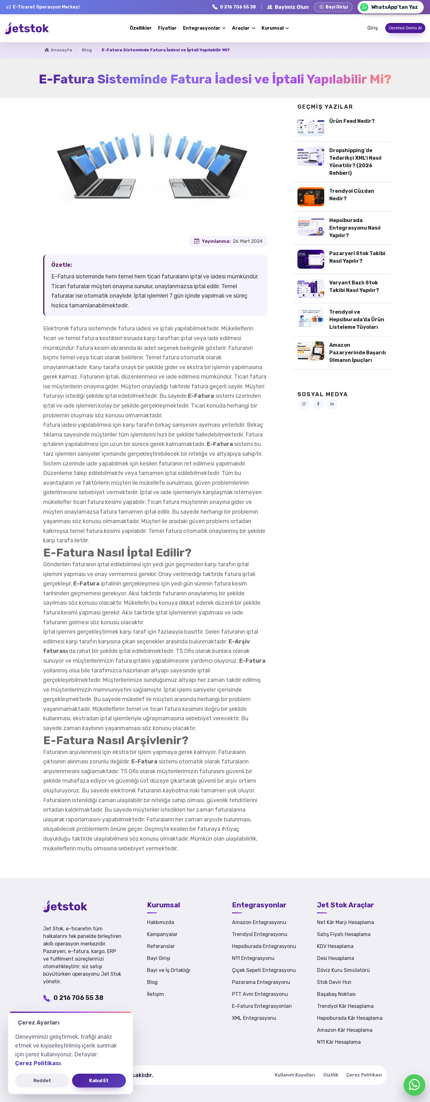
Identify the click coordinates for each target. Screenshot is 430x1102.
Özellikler (141, 28)
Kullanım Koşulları (295, 1075)
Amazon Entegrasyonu (259, 922)
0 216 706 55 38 (78, 998)
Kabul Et (99, 1080)
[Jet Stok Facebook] (318, 404)
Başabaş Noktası (336, 994)
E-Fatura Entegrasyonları (262, 1006)
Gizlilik (330, 1075)
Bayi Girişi (158, 958)
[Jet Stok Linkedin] (332, 404)
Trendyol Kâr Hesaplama (345, 1006)
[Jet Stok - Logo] (74, 906)
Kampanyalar (162, 934)
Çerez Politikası (364, 1075)
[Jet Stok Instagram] (303, 404)
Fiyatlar (167, 28)
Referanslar (161, 946)
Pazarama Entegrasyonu (261, 982)
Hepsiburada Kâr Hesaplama (349, 1018)
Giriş (372, 28)
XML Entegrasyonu (254, 1018)
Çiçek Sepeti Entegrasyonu (264, 970)
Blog (87, 49)
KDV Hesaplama (335, 946)
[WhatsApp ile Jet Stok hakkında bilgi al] (414, 1085)
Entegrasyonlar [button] (202, 28)
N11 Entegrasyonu (253, 958)
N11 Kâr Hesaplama (339, 1042)
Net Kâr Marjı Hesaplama (345, 922)
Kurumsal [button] (273, 28)
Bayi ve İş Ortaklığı (168, 970)
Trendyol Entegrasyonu (259, 934)
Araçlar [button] (241, 28)
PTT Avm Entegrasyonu (260, 994)
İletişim (155, 994)
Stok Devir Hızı (334, 982)
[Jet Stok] (27, 28)
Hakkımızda (160, 922)
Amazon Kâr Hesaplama (344, 1030)
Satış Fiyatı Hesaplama (344, 934)
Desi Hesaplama (335, 958)
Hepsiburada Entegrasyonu (264, 946)
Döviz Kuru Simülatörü (343, 970)
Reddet (42, 1080)
